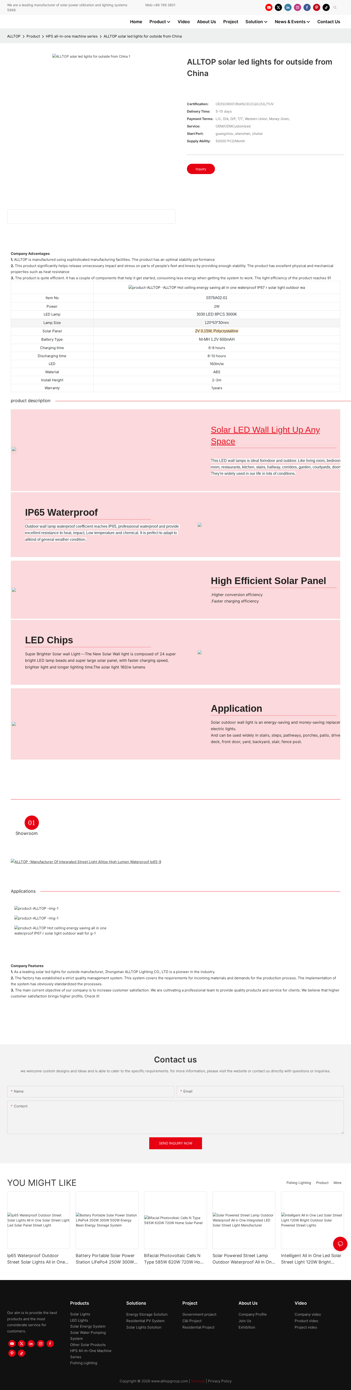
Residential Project (198, 1327)
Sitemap (198, 1381)
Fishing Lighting (299, 1183)
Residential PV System (145, 1321)
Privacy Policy (220, 1381)
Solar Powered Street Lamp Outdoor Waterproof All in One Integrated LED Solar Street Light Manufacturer (243, 1259)
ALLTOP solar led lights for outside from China (143, 36)
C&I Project (192, 1321)
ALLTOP (14, 36)
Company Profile (253, 1314)
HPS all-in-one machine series (72, 36)
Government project (199, 1314)
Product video (306, 1321)
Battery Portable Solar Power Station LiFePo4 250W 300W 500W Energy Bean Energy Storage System (105, 1259)
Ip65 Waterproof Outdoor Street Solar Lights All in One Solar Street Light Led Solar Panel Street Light (36, 1259)
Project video (306, 1327)
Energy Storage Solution (147, 1314)
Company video (308, 1314)
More (337, 1183)
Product (33, 36)
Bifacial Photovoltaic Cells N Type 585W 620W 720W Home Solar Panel (175, 1259)
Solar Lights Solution (143, 1327)
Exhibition (247, 1327)
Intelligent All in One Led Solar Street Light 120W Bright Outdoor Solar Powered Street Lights (311, 1259)
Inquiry (201, 169)
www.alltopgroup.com (169, 1381)
